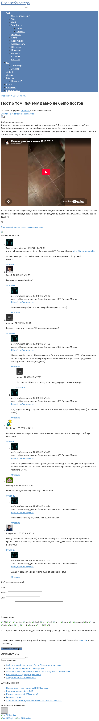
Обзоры (10, 78)
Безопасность (18, 44)
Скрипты (15, 56)
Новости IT (16, 81)
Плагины (20, 31)
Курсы (9, 84)
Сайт (3, 598)
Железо (15, 69)
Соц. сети (15, 59)
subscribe (82, 640)
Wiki (13, 19)
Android (9, 72)
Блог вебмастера (15, 3)
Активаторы (17, 65)
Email (4, 592)
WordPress (16, 25)
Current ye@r (7, 654)
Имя (4, 587)
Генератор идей (13, 697)
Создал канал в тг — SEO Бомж (21, 677)
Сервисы (15, 53)
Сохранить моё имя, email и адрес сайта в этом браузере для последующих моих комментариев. (50, 630)
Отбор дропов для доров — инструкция (25, 668)
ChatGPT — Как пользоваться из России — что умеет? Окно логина (38, 671)
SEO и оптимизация (20, 16)
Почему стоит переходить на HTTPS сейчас (27, 688)
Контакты (11, 87)
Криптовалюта (13, 90)
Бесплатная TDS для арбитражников (23, 674)
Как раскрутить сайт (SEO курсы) (22, 694)
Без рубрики (17, 41)
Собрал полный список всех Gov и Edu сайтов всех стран (33, 665)
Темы (19, 28)
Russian (12, 715)
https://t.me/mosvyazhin (84, 251)
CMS (13, 22)
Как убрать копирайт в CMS (19, 691)
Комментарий (7, 617)
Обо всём (16, 47)
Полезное (16, 50)
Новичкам (16, 34)
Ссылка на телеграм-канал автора (17, 114)
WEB (8, 13)
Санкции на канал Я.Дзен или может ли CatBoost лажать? (34, 700)
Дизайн (9, 75)
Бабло (14, 38)
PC (7, 62)
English (12, 718)
